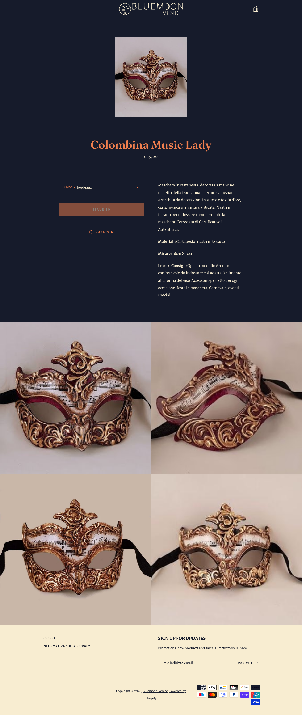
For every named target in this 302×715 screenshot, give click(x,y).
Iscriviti (245, 663)
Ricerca (49, 638)
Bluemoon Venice (155, 691)
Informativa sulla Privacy (66, 646)
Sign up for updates (182, 638)
